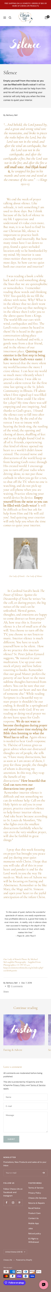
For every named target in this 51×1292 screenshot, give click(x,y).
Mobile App (33, 1223)
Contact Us (33, 1218)
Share (6, 991)
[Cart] (46, 17)
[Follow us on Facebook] (6, 1202)
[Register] (43, 1173)
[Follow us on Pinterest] (19, 1202)
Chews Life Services (37, 1198)
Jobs (30, 1228)
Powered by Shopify (24, 1260)
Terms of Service (37, 1085)
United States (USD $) (14, 1252)
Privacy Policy (19, 1085)
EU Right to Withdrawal (33, 1240)
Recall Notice (34, 1208)
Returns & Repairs (36, 1203)
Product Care (34, 1213)
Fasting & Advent (12, 1050)
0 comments (17, 986)
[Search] (10, 17)
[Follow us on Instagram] (13, 1202)
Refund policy (34, 1233)
